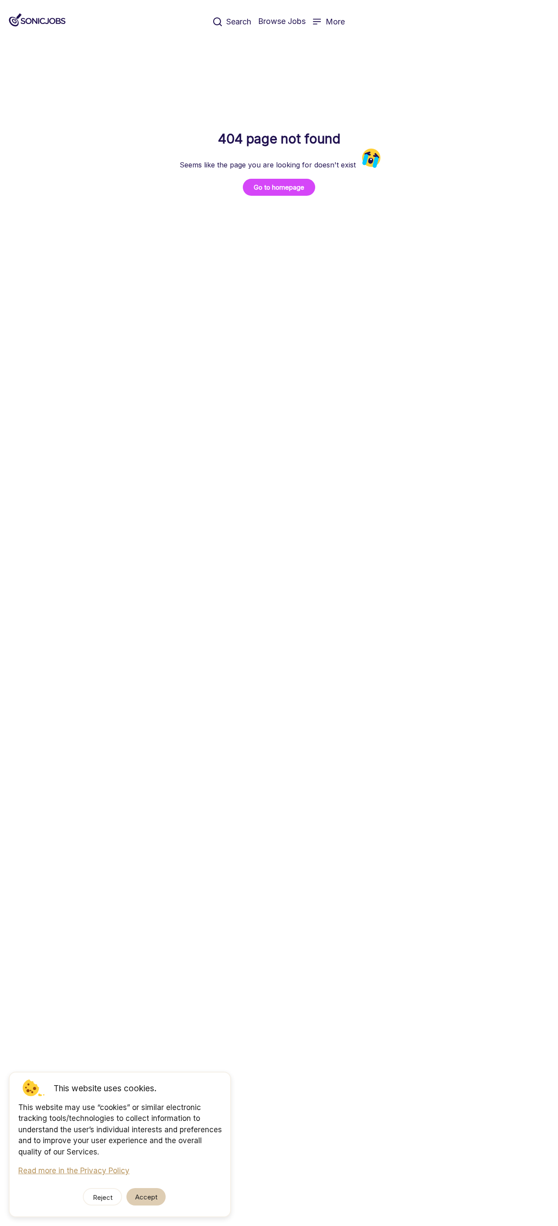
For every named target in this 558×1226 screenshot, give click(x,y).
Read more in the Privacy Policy (73, 1170)
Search (238, 21)
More (335, 21)
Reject (102, 1197)
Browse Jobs (282, 21)
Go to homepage (279, 187)
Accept (146, 1197)
